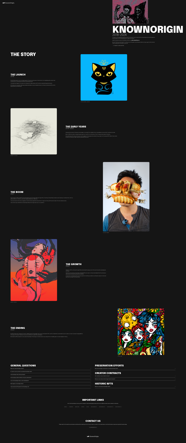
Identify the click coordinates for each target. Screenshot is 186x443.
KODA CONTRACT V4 (118, 406)
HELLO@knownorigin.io (93, 427)
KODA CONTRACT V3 (110, 406)
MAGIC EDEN (77, 406)
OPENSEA (82, 406)
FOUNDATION (71, 406)
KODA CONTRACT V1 (94, 406)
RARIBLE (65, 406)
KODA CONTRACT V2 (102, 406)
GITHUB (88, 406)
